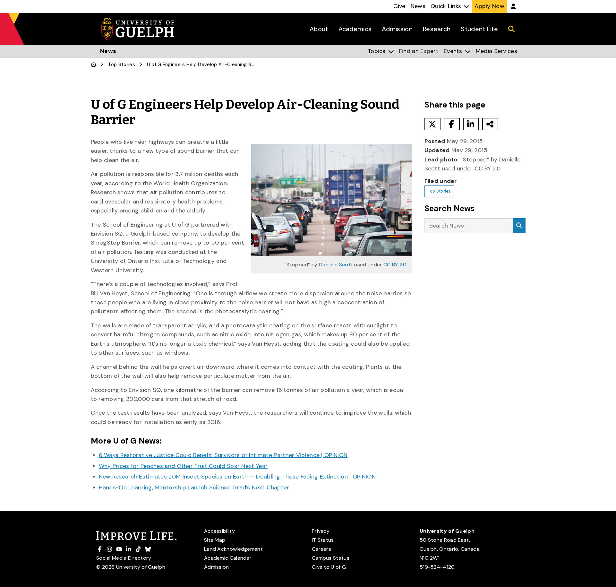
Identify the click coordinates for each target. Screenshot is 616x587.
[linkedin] (471, 124)
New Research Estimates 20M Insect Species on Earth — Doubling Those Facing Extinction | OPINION (237, 476)
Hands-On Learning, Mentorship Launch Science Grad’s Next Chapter (195, 487)
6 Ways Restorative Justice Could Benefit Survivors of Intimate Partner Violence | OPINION (223, 455)
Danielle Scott (336, 264)
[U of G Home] (93, 64)
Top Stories (121, 64)
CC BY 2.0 (395, 264)
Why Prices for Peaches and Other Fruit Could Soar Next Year (183, 466)
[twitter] (432, 124)
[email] (490, 124)
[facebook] (452, 124)
